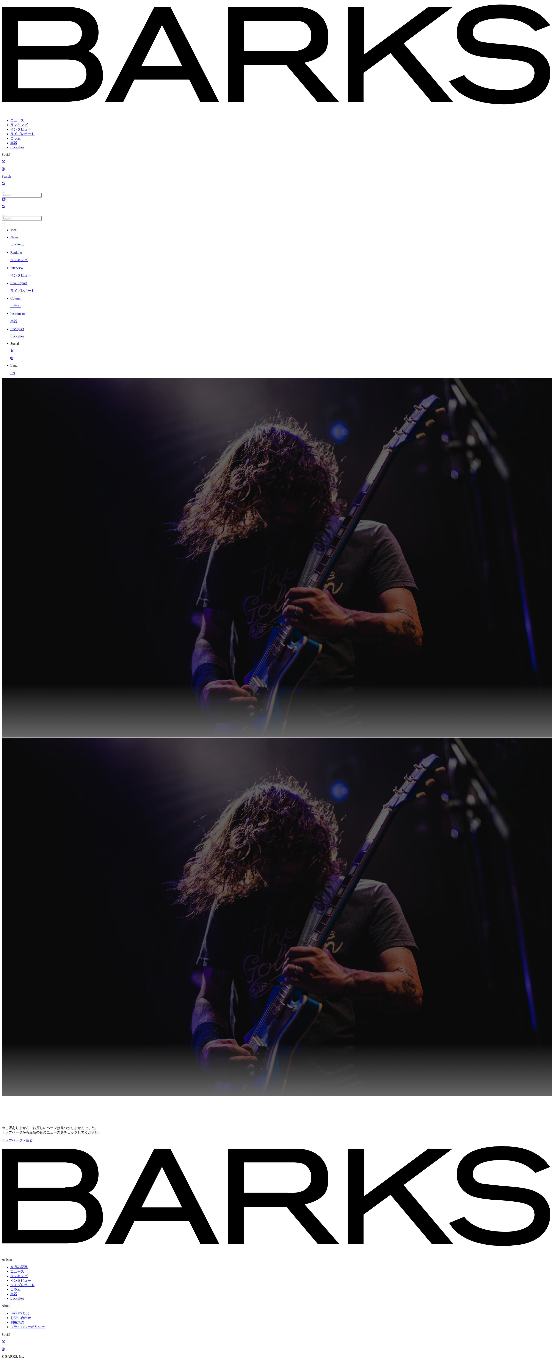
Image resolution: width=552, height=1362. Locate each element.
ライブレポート (22, 134)
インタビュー (20, 129)
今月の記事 (19, 1267)
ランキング (19, 125)
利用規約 (17, 1322)
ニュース (17, 120)
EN (4, 199)
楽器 (13, 143)
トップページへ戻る (17, 1140)
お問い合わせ (20, 1318)
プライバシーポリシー (27, 1327)
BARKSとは (19, 1313)
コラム (15, 138)
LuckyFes (17, 147)
